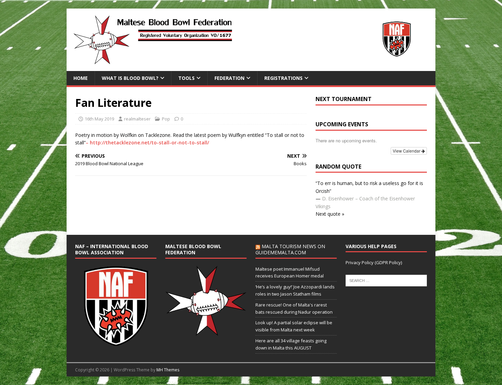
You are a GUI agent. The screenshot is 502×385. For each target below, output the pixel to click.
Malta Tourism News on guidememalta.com (290, 249)
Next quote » (330, 214)
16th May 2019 (99, 119)
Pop (166, 119)
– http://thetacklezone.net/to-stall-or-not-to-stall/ (147, 142)
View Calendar (407, 151)
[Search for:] (386, 280)
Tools (186, 78)
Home (80, 78)
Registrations (283, 78)
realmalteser (137, 119)
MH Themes (167, 370)
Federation (229, 78)
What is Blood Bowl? (130, 78)
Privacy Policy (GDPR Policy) (374, 262)
